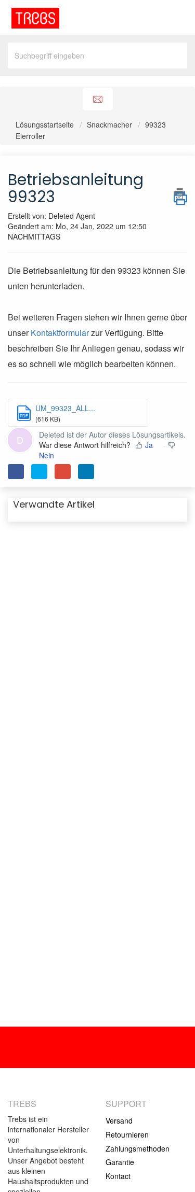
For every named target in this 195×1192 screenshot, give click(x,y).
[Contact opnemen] (97, 99)
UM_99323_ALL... (65, 408)
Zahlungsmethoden (138, 1148)
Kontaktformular (60, 333)
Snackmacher (109, 124)
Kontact (118, 1176)
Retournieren (127, 1134)
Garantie (120, 1162)
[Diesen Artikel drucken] (180, 194)
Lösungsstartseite (46, 124)
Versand (119, 1120)
